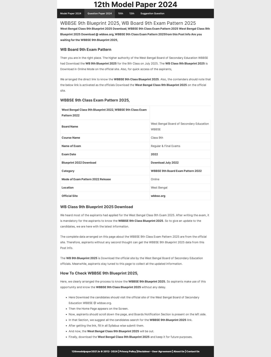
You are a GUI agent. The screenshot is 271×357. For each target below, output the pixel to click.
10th (120, 13)
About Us (178, 351)
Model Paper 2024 (70, 13)
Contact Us (192, 351)
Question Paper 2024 (100, 13)
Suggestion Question (152, 13)
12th (131, 13)
